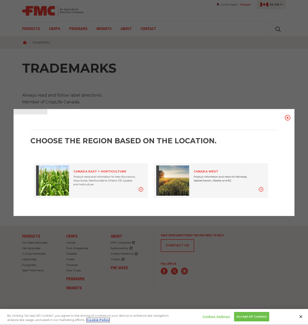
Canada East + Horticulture (100, 171)
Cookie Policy (98, 320)
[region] (154, 317)
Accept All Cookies (252, 316)
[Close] (301, 317)
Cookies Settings (216, 316)
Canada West (206, 171)
